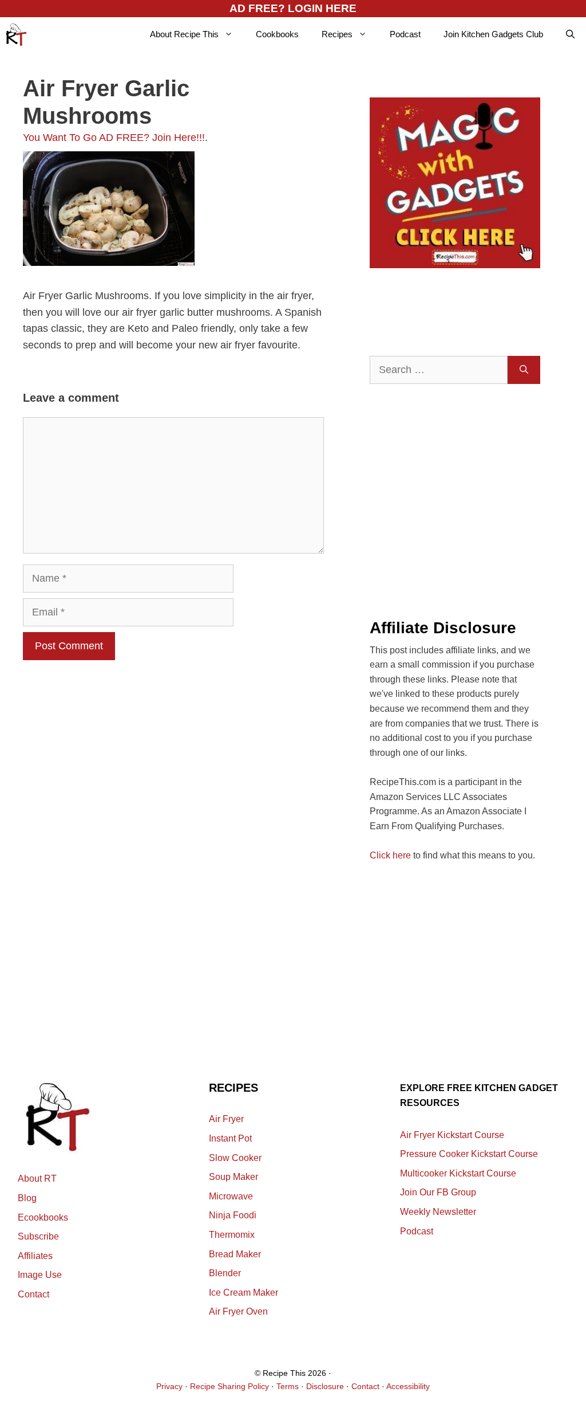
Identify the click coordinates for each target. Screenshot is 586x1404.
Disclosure (325, 1386)
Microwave (231, 1196)
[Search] (524, 370)
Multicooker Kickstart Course (458, 1173)
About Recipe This (184, 34)
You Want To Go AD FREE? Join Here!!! (114, 137)
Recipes (337, 34)
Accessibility (408, 1386)
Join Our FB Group (438, 1192)
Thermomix (232, 1235)
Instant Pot (230, 1138)
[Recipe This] (16, 34)
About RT (37, 1178)
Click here (390, 855)
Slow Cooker (235, 1158)
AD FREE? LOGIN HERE (293, 8)
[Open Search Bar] (570, 34)
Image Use (40, 1275)
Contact (33, 1294)
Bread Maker (235, 1254)
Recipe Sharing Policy (229, 1386)
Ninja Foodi (232, 1215)
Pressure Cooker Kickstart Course (469, 1154)
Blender (225, 1273)
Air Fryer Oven (238, 1311)
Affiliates (35, 1256)
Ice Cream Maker (243, 1292)
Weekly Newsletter (438, 1212)
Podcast (405, 34)
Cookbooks (277, 34)
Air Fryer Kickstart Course (452, 1135)
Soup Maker (233, 1177)
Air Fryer (226, 1119)
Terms (287, 1386)
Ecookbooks (43, 1217)
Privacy (169, 1386)
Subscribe (38, 1236)
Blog (27, 1198)
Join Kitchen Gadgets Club (493, 34)
